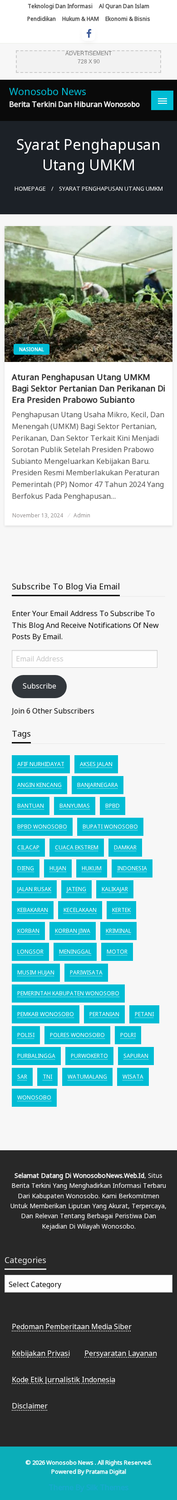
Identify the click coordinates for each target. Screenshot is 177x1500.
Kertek (121, 910)
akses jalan (96, 764)
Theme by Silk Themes (88, 1487)
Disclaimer (30, 1406)
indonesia (132, 868)
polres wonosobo (77, 1035)
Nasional (31, 349)
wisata (133, 1076)
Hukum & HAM (80, 19)
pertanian (104, 1014)
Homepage (30, 189)
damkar (125, 847)
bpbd (112, 806)
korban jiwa (72, 931)
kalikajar (115, 889)
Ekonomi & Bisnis (127, 19)
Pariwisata (86, 972)
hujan (57, 868)
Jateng (76, 889)
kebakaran (32, 910)
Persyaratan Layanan (120, 1353)
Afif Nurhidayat (40, 764)
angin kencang (39, 785)
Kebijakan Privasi (41, 1353)
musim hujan (35, 972)
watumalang (87, 1076)
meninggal (75, 951)
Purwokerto (89, 1056)
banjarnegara (97, 785)
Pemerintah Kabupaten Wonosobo (68, 993)
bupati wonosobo (110, 826)
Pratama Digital (106, 1471)
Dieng (25, 868)
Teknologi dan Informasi (60, 6)
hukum (92, 868)
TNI (47, 1076)
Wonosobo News (47, 91)
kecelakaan (80, 910)
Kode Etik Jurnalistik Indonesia (63, 1379)
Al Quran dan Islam (124, 6)
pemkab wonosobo (45, 1014)
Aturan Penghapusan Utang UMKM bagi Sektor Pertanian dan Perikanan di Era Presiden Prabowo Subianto (88, 388)
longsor (30, 951)
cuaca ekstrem (76, 847)
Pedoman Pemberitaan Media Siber (72, 1326)
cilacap (28, 847)
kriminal (118, 931)
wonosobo (34, 1097)
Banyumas (74, 806)
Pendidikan (41, 19)
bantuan (30, 806)
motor (117, 951)
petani (144, 1014)
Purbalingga (36, 1056)
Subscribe (39, 686)
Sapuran (135, 1056)
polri (128, 1035)
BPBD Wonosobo (42, 826)
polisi (25, 1035)
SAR (22, 1076)
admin (82, 515)
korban (28, 931)
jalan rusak (34, 889)
